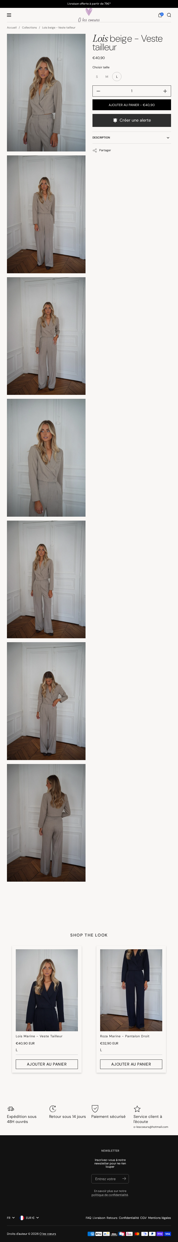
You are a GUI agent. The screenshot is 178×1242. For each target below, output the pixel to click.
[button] (160, 15)
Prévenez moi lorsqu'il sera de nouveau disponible (131, 120)
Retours (112, 1218)
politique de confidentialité (110, 1195)
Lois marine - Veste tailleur (39, 1036)
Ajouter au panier (47, 1064)
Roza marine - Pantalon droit (124, 1036)
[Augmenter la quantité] (167, 91)
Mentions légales (159, 1218)
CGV (143, 1218)
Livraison (99, 1218)
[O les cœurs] (89, 15)
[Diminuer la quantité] (97, 91)
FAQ (88, 1218)
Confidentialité (129, 1218)
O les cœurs (47, 1234)
